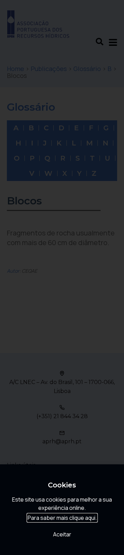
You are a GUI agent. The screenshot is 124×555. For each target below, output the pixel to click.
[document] (62, 277)
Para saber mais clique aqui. (62, 518)
